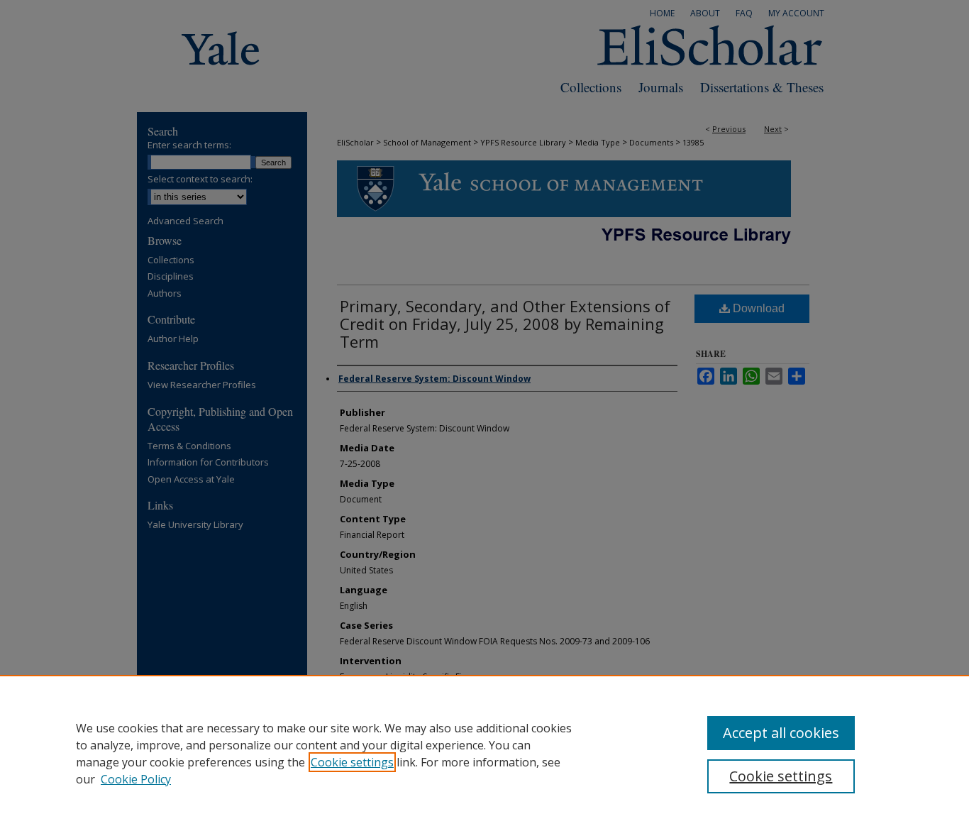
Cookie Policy (136, 779)
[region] (484, 753)
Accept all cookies (781, 732)
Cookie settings (352, 762)
